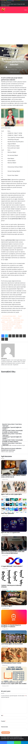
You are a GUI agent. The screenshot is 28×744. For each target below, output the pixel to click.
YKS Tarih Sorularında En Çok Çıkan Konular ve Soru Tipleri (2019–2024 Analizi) (13, 681)
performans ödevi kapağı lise (14, 320)
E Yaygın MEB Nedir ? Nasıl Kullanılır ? (12, 564)
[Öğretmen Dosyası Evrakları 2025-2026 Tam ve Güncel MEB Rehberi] (14, 542)
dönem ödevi (16, 316)
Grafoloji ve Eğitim (6, 604)
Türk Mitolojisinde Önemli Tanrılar (11, 661)
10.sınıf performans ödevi (9, 314)
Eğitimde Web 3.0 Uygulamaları (10, 531)
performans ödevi (7, 318)
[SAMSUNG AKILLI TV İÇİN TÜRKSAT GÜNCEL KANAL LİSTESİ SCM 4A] (14, 465)
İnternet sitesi (4, 725)
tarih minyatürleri (6, 328)
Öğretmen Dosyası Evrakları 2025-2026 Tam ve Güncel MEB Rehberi (12, 550)
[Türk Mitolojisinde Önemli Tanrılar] (14, 653)
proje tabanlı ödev (7, 326)
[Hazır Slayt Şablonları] (14, 503)
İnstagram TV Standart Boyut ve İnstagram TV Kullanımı (11, 624)
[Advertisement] (14, 26)
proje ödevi (19, 324)
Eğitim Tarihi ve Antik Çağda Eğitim (11, 492)
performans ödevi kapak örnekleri (11, 322)
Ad (2, 713)
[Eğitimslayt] (3, 8)
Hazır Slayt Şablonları (7, 512)
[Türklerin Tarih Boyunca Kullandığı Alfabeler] (14, 575)
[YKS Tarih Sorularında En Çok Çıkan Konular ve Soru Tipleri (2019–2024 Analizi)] (14, 672)
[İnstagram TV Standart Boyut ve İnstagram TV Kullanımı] (14, 615)
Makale (14, 44)
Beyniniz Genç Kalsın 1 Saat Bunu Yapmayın (11, 4)
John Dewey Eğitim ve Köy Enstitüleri (12, 642)
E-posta (3, 719)
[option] (14, 383)
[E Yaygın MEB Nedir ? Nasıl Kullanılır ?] (14, 559)
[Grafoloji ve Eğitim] (14, 596)
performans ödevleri (7, 324)
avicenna (9, 65)
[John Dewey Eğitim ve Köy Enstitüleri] (14, 635)
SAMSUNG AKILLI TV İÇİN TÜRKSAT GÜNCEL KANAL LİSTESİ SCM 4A (13, 474)
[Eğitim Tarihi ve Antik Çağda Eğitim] (14, 485)
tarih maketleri (18, 326)
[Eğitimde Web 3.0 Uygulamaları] (14, 523)
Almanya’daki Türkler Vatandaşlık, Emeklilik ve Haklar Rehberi (13, 386)
